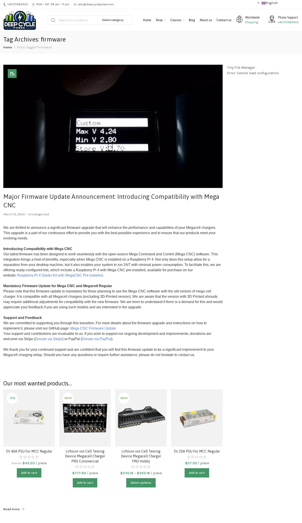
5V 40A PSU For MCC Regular (29, 451)
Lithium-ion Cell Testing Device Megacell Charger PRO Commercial (85, 456)
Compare (47, 408)
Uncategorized (38, 214)
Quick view (47, 419)
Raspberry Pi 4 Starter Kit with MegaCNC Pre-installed (60, 275)
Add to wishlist (47, 397)
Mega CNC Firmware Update (93, 328)
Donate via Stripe (48, 339)
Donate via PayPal (96, 339)
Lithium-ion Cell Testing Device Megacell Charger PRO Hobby (141, 456)
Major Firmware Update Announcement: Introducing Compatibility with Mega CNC (111, 201)
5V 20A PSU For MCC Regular (197, 451)
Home (7, 47)
